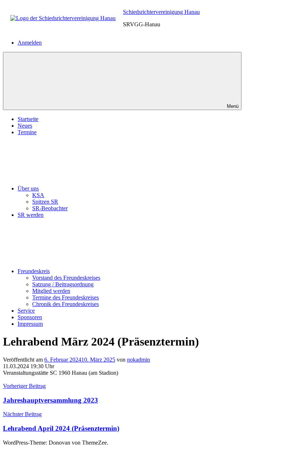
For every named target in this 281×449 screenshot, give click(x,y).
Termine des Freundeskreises (65, 297)
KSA (38, 195)
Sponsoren (30, 317)
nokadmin (138, 359)
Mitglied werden (51, 291)
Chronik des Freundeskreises (65, 304)
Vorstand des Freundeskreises (66, 278)
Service (26, 310)
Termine (27, 132)
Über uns (28, 188)
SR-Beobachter (50, 208)
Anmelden (30, 42)
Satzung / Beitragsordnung (63, 284)
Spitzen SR (45, 202)
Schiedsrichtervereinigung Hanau (161, 12)
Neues (25, 125)
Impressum (30, 324)
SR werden (31, 215)
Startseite (28, 119)
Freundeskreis (34, 271)
